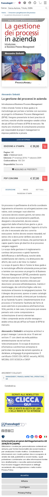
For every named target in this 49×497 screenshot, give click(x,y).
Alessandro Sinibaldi (11, 94)
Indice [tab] (25, 190)
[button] (19, 3)
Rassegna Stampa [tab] (24, 193)
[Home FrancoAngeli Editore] (8, 3)
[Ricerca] (46, 8)
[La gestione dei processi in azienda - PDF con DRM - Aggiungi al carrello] (44, 178)
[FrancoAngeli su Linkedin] (6, 431)
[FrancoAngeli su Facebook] (3, 431)
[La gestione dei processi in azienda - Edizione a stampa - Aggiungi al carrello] (44, 146)
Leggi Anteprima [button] (23, 140)
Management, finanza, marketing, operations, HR (25, 378)
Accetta (24, 475)
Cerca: (4, 8)
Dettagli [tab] (40, 190)
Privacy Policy (24, 492)
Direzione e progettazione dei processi (21, 13)
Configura (25, 487)
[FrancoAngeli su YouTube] (12, 431)
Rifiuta (24, 481)
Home (4, 13)
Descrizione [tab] (10, 190)
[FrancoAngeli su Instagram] (9, 431)
